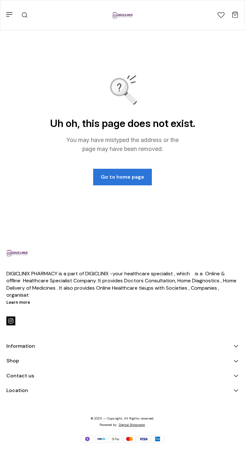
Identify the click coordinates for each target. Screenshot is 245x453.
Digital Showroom (132, 425)
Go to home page (122, 177)
